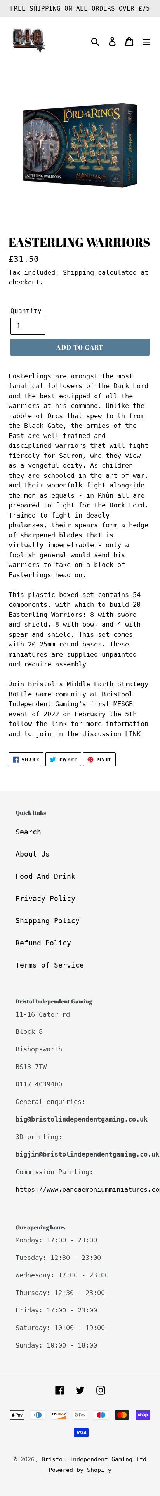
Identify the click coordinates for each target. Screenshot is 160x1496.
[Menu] (146, 41)
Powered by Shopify (80, 1469)
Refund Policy (43, 943)
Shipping (78, 272)
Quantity (26, 310)
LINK (133, 734)
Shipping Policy (48, 921)
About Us (33, 854)
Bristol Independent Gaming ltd (94, 1459)
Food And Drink (45, 876)
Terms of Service (50, 965)
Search (28, 832)
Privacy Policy (45, 898)
